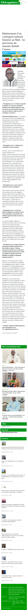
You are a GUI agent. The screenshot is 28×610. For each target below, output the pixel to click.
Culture (9, 592)
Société (9, 587)
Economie (13, 587)
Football (23, 590)
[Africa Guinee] (11, 2)
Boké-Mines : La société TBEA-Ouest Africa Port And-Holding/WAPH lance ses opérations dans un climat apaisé (13, 476)
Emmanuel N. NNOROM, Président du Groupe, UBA (12, 549)
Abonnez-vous (11, 596)
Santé (12, 592)
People (18, 592)
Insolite (21, 592)
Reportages (19, 590)
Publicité (13, 600)
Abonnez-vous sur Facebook (20, 596)
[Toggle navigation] (25, 2)
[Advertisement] (14, 15)
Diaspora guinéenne (15, 594)
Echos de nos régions (19, 587)
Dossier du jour (14, 590)
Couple (15, 592)
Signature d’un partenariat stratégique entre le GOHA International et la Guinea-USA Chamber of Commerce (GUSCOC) (13, 506)
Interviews (9, 426)
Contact (17, 600)
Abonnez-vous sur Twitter (13, 598)
